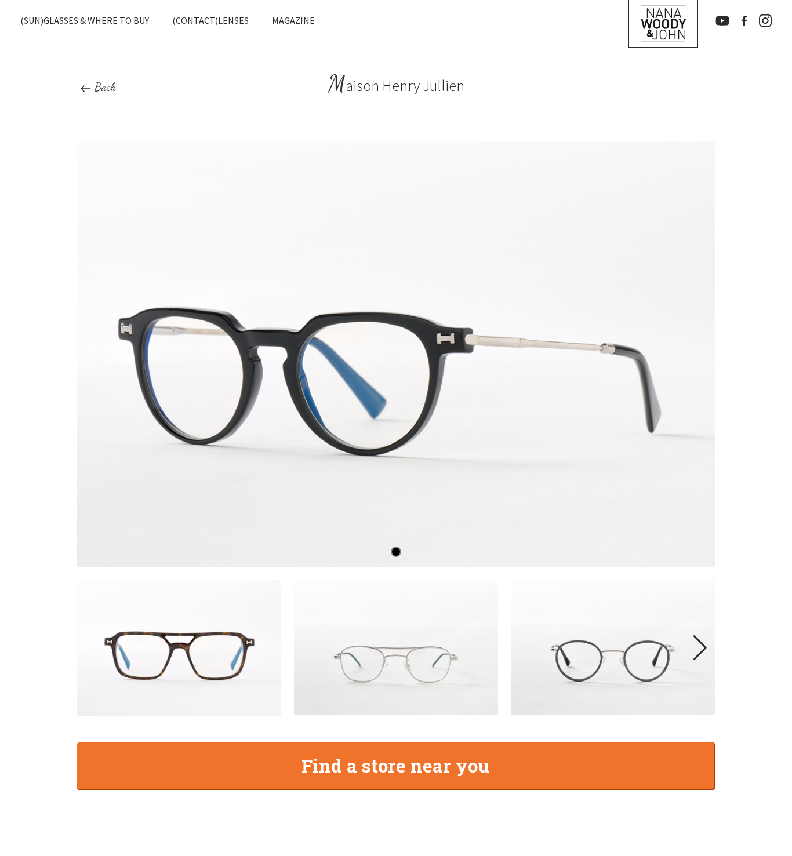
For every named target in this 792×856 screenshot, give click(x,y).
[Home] (663, 21)
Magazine (293, 20)
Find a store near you (395, 765)
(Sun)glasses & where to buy (84, 20)
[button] (699, 648)
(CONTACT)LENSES (210, 20)
